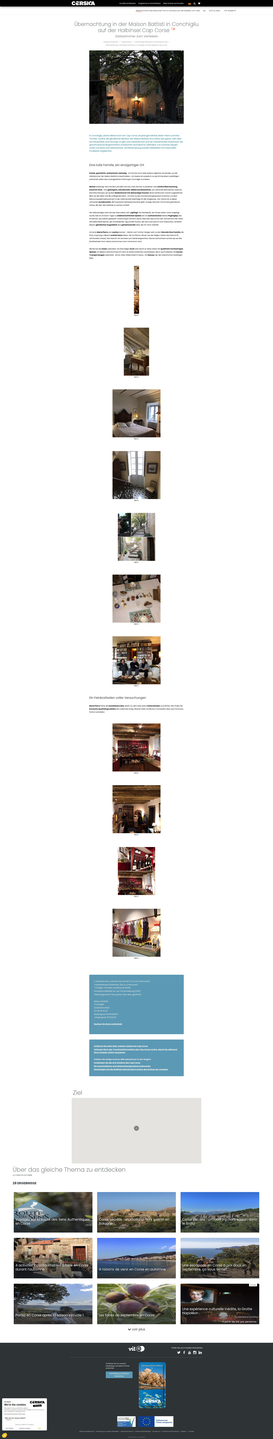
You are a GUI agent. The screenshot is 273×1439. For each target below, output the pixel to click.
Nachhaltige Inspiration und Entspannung (151, 42)
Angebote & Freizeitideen (149, 3)
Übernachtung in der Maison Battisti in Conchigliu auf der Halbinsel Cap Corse (136, 45)
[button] (195, 3)
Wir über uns (156, 1431)
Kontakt (191, 1431)
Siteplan (184, 1431)
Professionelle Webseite (142, 1431)
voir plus (138, 1329)
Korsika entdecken (128, 3)
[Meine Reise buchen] (199, 3)
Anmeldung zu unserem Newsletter (119, 1374)
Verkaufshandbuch (127, 1431)
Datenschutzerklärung (86, 1431)
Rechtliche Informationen (171, 1431)
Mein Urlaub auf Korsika (173, 3)
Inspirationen (126, 42)
